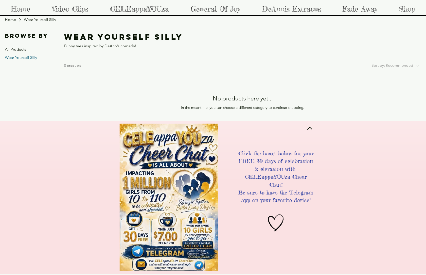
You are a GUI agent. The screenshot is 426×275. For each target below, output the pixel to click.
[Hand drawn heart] (276, 223)
